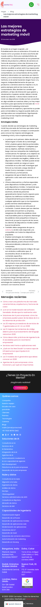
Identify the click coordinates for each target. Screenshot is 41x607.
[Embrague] (3, 435)
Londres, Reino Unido (9, 580)
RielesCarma (31, 599)
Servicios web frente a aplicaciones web (19, 345)
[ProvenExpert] (14, 435)
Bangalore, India (10, 548)
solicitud (8, 230)
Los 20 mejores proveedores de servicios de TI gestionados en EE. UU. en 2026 (21, 324)
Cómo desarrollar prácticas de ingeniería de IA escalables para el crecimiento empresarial (21, 340)
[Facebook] (8, 435)
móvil (37, 104)
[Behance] (17, 435)
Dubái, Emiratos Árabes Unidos (10, 565)
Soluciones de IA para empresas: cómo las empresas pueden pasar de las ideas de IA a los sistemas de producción (21, 318)
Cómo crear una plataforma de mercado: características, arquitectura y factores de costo (20, 304)
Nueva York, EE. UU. (29, 565)
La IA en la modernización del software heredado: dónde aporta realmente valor (20, 311)
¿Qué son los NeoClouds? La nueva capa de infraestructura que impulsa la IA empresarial (20, 351)
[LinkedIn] (11, 435)
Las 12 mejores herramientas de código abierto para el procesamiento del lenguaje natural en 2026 (21, 331)
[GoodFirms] (5, 435)
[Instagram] (20, 435)
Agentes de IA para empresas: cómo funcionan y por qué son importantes (18, 363)
